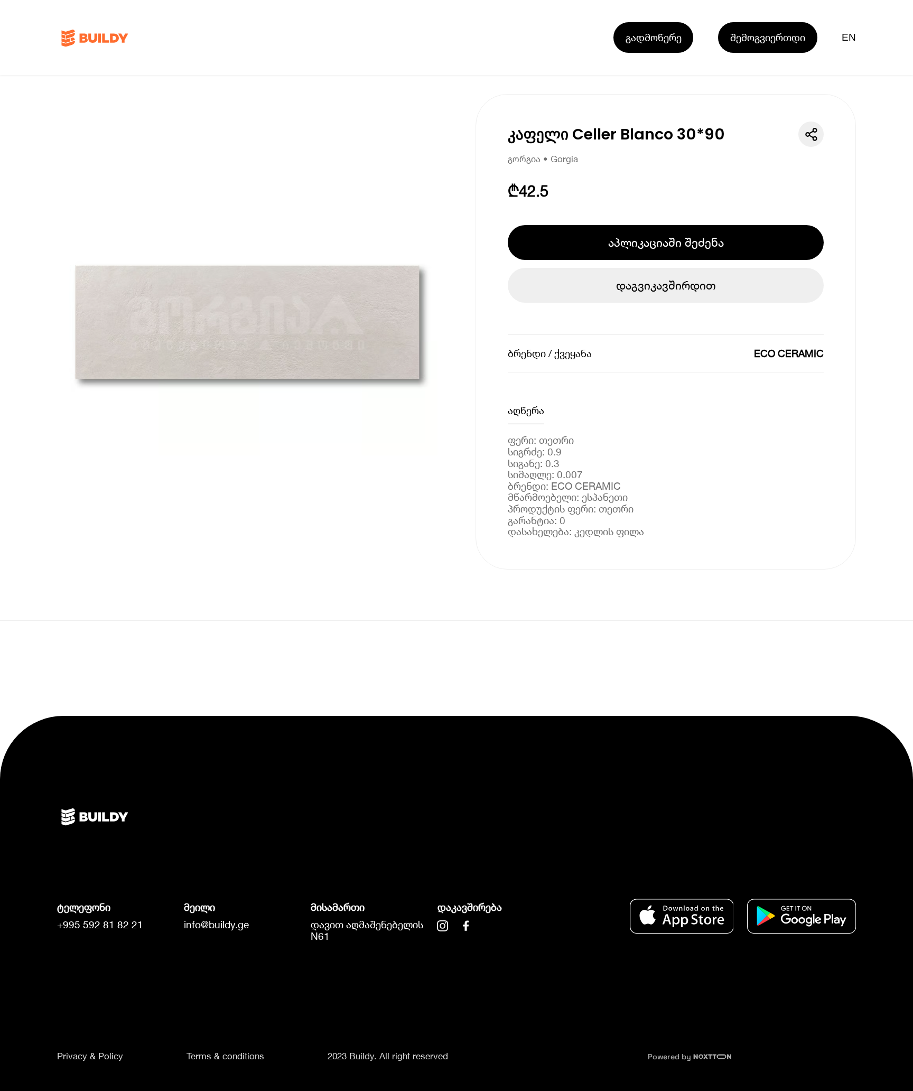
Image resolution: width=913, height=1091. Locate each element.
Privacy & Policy (90, 1056)
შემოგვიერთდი (767, 37)
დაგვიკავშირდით (666, 285)
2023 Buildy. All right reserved (388, 1056)
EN (849, 37)
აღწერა (526, 410)
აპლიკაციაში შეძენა (666, 242)
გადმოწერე (654, 37)
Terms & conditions (225, 1056)
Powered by (670, 1056)
